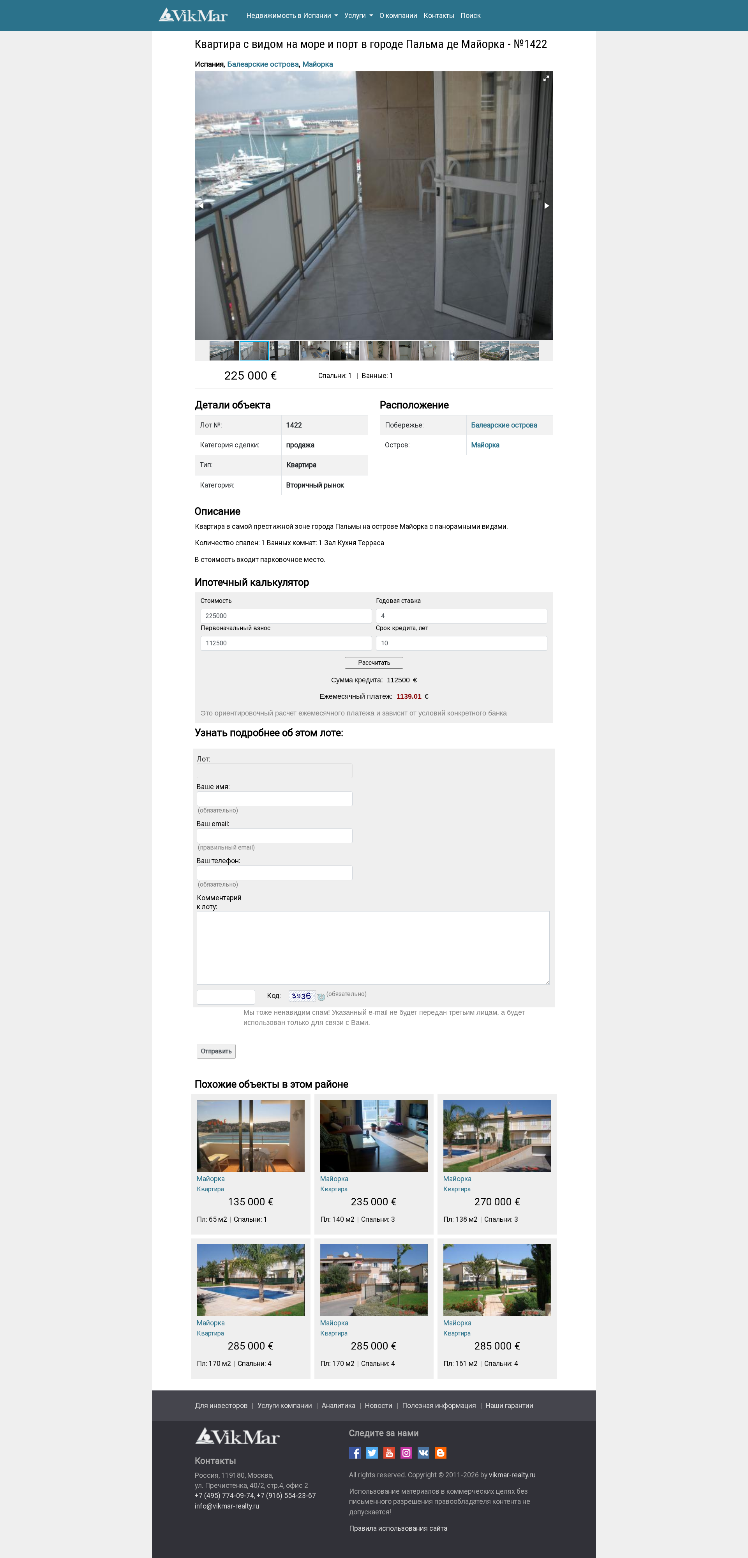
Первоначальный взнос (235, 628)
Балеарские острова (263, 64)
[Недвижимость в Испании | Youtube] (389, 1453)
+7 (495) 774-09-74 (224, 1496)
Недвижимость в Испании (290, 15)
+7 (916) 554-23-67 (286, 1496)
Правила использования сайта (398, 1528)
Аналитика (338, 1406)
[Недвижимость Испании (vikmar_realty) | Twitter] (372, 1453)
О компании (398, 15)
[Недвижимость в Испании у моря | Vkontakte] (423, 1453)
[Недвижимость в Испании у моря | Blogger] (440, 1453)
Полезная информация (439, 1406)
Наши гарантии (509, 1406)
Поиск (470, 15)
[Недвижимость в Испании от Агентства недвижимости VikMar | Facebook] (355, 1453)
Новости (378, 1406)
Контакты (438, 15)
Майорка (317, 64)
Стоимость (216, 600)
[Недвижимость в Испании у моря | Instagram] (406, 1453)
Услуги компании (285, 1406)
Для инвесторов (221, 1406)
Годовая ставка (398, 600)
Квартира (210, 1189)
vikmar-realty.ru (512, 1475)
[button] (546, 78)
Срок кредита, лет (402, 628)
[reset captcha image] (320, 998)
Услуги (355, 15)
